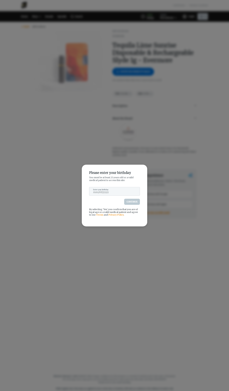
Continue (132, 201)
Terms (99, 214)
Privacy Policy (116, 214)
